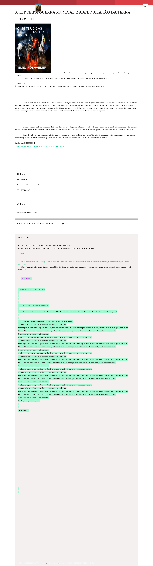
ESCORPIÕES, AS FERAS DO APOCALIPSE (39, 146)
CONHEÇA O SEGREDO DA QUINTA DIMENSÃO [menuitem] (80, 563)
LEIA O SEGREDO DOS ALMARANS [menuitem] (30, 563)
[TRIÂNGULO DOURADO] (38, 6)
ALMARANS (26, 278)
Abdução (38, 253)
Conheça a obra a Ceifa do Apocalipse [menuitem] (53, 563)
